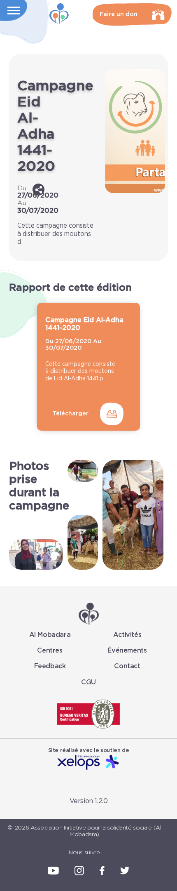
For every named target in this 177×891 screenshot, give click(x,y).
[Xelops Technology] (88, 763)
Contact (127, 666)
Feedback (50, 666)
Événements (127, 650)
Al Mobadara (50, 635)
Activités (127, 635)
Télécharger (70, 414)
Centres (49, 650)
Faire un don (118, 14)
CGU (88, 682)
